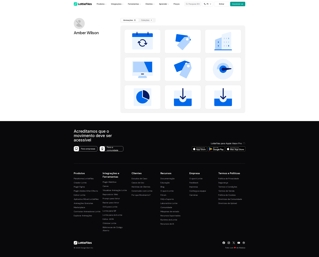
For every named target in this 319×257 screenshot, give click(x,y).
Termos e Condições (227, 186)
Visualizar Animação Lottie (115, 190)
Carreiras (193, 195)
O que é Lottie (167, 191)
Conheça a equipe (197, 191)
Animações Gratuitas (83, 203)
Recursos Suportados (170, 215)
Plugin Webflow (109, 182)
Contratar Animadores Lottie (87, 211)
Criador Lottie (80, 182)
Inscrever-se (237, 4)
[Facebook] (223, 242)
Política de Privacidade (228, 178)
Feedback (193, 182)
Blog (162, 186)
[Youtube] (238, 242)
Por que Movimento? (141, 195)
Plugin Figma (79, 186)
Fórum (163, 195)
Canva (105, 186)
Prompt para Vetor (111, 198)
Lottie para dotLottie (112, 215)
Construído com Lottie (142, 191)
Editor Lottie (79, 195)
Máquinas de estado (169, 211)
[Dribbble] (243, 242)
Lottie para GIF (109, 211)
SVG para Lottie (110, 206)
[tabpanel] (182, 69)
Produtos (101, 4)
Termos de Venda (226, 191)
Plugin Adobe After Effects (86, 191)
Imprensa (193, 186)
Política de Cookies (227, 195)
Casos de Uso (138, 182)
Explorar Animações (83, 215)
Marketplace (79, 207)
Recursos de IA (167, 224)
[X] (233, 242)
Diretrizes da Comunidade (230, 199)
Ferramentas (133, 4)
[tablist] (138, 20)
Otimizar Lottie (109, 223)
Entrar (221, 4)
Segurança (223, 182)
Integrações (116, 4)
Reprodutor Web (110, 194)
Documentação (167, 178)
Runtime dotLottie (168, 219)
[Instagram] (228, 242)
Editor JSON (108, 219)
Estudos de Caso (139, 178)
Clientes (149, 4)
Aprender (163, 4)
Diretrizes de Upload (227, 203)
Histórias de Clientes (141, 186)
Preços (177, 4)
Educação (165, 182)
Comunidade (166, 207)
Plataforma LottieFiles (84, 178)
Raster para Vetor (111, 202)
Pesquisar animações (195, 4)
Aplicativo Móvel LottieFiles (86, 199)
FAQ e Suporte (167, 199)
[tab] (130, 20)
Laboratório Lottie (168, 203)
